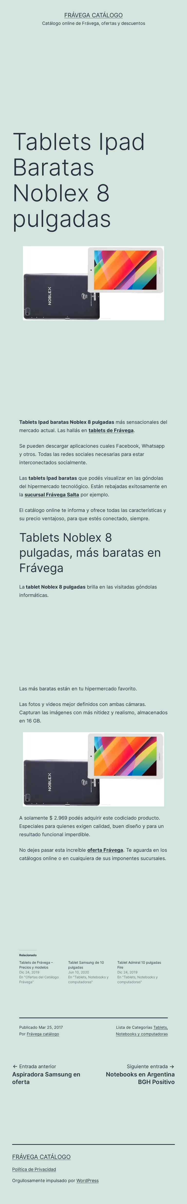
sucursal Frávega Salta (52, 495)
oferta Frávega (105, 850)
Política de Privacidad (34, 1169)
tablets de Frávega (111, 430)
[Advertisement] (93, 85)
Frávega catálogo (93, 15)
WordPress (87, 1180)
